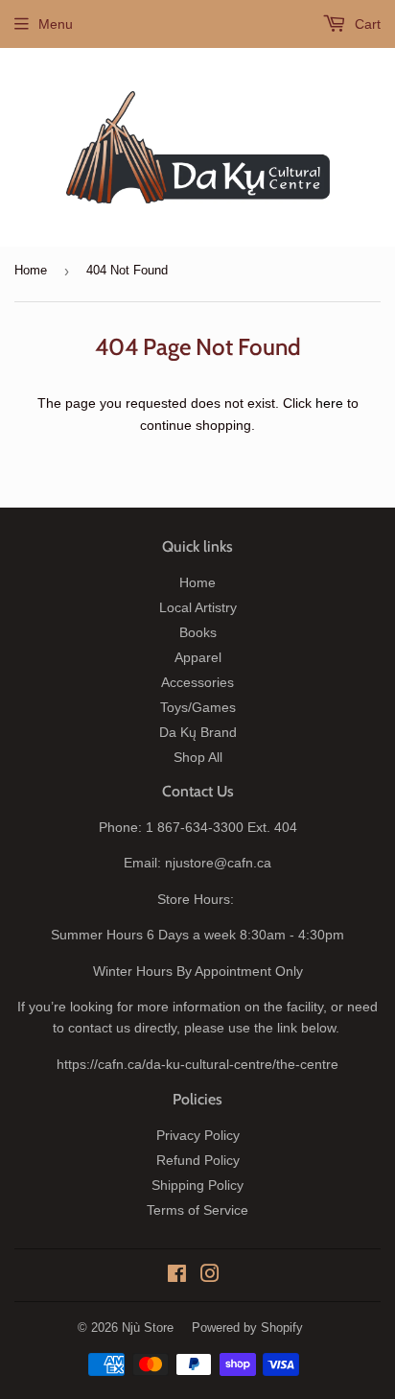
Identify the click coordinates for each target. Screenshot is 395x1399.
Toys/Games (198, 707)
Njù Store (148, 1327)
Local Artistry (198, 607)
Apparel (197, 657)
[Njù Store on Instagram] (210, 1276)
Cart (366, 24)
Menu (55, 24)
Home (30, 270)
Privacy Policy (198, 1135)
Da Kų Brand (198, 732)
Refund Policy (198, 1160)
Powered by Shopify (247, 1327)
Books (198, 632)
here (329, 403)
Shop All (198, 757)
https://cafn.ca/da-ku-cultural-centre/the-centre (197, 1064)
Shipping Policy (197, 1185)
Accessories (197, 682)
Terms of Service (197, 1210)
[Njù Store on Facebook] (177, 1276)
